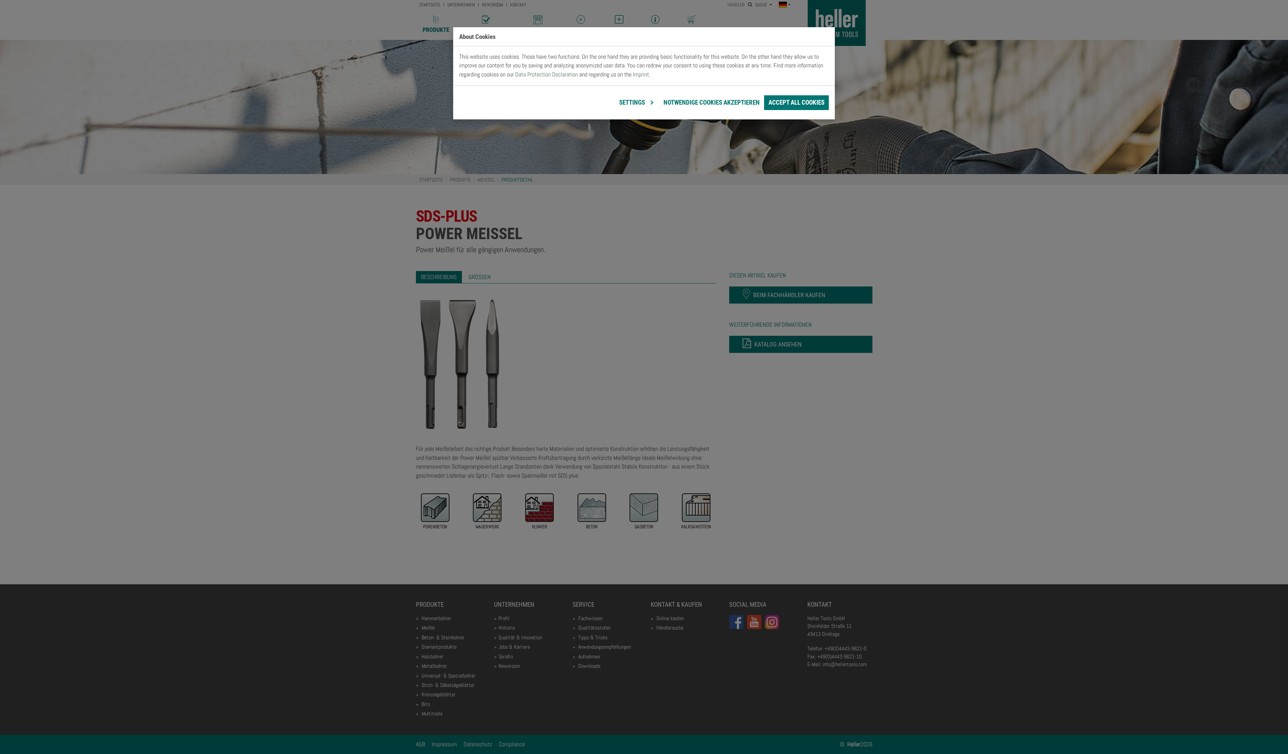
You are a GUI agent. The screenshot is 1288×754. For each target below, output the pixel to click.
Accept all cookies (796, 102)
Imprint (641, 74)
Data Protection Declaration (546, 74)
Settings (632, 102)
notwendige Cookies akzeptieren (711, 102)
